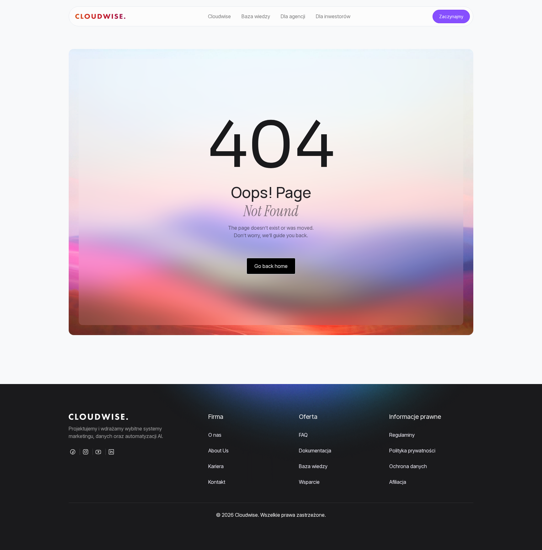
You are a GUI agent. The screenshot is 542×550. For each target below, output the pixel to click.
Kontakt (216, 482)
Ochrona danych (408, 466)
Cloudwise (219, 16)
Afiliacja (397, 482)
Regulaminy (402, 435)
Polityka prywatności (412, 450)
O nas (214, 435)
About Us (218, 450)
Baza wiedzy (256, 16)
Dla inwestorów (333, 16)
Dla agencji (293, 16)
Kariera (216, 466)
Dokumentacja (315, 450)
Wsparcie (309, 482)
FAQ (303, 435)
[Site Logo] (100, 16)
